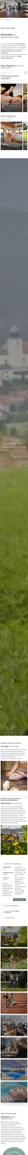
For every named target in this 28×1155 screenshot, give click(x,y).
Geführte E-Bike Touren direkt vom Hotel (14, 447)
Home (2, 19)
